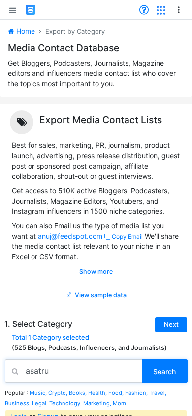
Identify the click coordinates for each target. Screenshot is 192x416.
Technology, (66, 403)
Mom (119, 403)
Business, (18, 403)
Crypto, (58, 392)
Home (24, 31)
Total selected (50, 337)
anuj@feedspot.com (70, 236)
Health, (98, 392)
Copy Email (126, 236)
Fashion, (137, 392)
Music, (39, 392)
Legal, (40, 403)
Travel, (157, 392)
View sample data (100, 295)
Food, (116, 392)
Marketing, (98, 403)
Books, (78, 392)
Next (171, 324)
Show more (96, 271)
